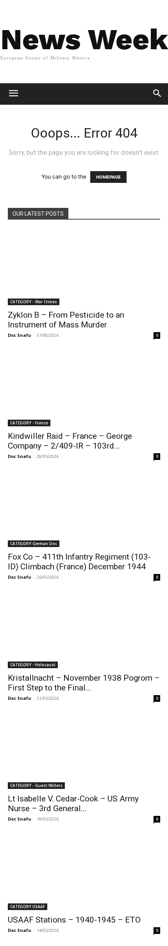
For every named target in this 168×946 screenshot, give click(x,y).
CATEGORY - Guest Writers (36, 785)
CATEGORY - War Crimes (33, 301)
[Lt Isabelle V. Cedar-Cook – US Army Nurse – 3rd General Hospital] (84, 751)
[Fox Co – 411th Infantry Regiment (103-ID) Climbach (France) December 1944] (84, 509)
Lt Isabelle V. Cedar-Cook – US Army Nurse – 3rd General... (73, 803)
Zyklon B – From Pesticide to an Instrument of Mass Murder (66, 319)
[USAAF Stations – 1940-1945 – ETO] (84, 872)
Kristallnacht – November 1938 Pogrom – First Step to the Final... (84, 682)
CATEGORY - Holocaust (32, 664)
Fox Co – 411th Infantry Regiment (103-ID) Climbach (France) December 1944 (79, 561)
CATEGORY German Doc (33, 543)
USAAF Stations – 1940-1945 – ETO (74, 920)
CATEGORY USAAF (27, 906)
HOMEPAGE (108, 177)
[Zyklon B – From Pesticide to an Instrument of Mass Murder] (84, 267)
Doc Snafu (19, 335)
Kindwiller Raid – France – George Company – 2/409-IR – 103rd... (70, 441)
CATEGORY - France (29, 423)
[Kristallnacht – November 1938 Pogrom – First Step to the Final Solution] (84, 630)
